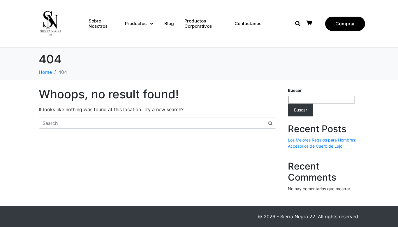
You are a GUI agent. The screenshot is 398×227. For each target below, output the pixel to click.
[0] (310, 23)
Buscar (295, 90)
